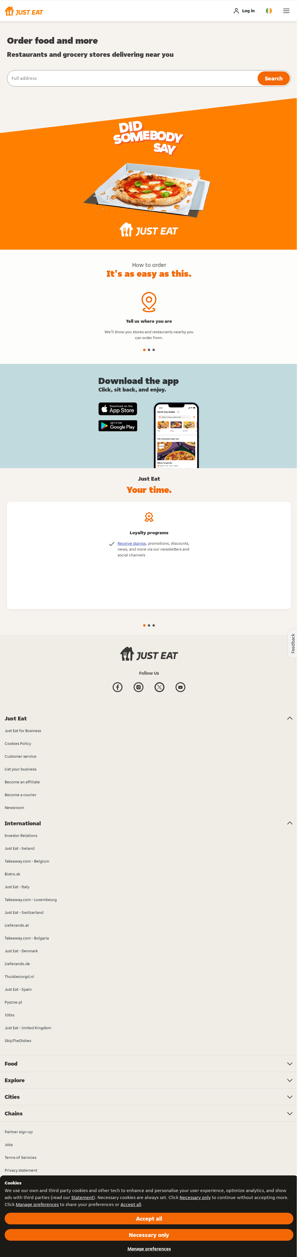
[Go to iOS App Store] (117, 408)
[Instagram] (138, 691)
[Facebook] (117, 691)
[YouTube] (180, 691)
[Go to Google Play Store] (117, 426)
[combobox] (132, 78)
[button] (24, 10)
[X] (159, 691)
